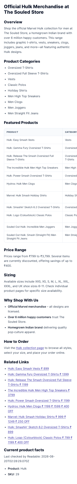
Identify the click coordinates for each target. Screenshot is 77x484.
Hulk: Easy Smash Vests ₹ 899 (28, 368)
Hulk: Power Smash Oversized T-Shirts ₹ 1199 (39, 400)
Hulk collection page (30, 348)
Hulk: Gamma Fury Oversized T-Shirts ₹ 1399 (38, 374)
